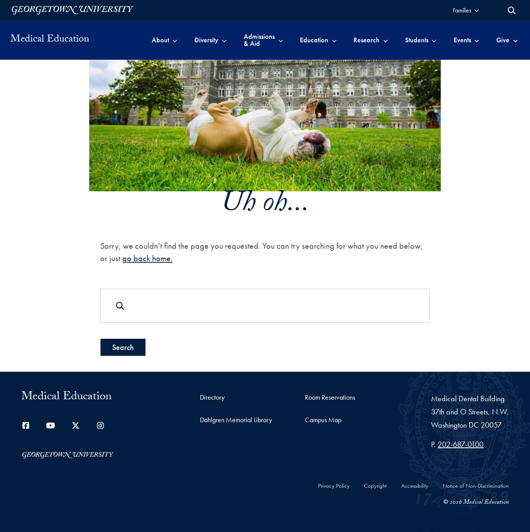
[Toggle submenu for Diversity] (224, 40)
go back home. (147, 258)
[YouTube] (50, 426)
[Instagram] (100, 426)
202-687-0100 (460, 444)
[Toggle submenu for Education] (334, 40)
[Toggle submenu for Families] (476, 10)
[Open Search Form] (512, 10)
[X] (75, 426)
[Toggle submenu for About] (175, 40)
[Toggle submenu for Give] (515, 40)
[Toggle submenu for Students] (434, 40)
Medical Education (49, 40)
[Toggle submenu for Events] (477, 40)
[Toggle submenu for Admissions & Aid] (281, 40)
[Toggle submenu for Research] (385, 40)
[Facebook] (26, 426)
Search (123, 347)
